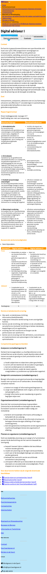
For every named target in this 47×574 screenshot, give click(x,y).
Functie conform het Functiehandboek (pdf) (20, 484)
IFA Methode (25, 24)
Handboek (5, 24)
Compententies (7, 13)
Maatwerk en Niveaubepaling (12, 521)
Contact (17, 26)
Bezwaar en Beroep (8, 20)
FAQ (13, 26)
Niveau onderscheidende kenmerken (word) (20, 482)
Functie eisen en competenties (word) (18, 477)
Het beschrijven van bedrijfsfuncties (13, 16)
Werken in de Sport (8, 552)
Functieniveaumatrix (21, 9)
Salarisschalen (6, 18)
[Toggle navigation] (9, 2)
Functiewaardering (14, 24)
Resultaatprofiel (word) (13, 480)
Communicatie (7, 26)
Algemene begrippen (35, 24)
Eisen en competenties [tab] (11, 38)
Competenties (6, 506)
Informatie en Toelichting (10, 529)
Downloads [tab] (27, 38)
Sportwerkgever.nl (8, 548)
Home (4, 5)
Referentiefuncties (8, 9)
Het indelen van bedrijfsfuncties (35, 16)
